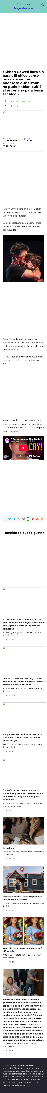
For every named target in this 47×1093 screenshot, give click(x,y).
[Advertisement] (23, 43)
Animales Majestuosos (23, 6)
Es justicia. (8, 848)
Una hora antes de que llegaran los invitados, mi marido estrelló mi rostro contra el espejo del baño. (24, 681)
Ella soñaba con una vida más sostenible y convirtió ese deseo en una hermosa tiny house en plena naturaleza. (23, 795)
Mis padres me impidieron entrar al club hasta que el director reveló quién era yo (22, 737)
